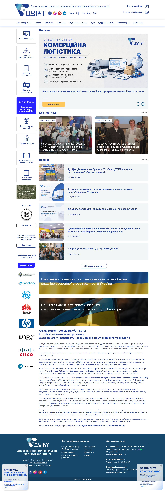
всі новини (144, 112)
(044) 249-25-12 (124, 462)
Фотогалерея (123, 23)
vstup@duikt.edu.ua (118, 454)
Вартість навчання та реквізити (26, 92)
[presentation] (138, 104)
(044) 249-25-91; (119, 449)
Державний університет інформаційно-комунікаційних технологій (70, 5)
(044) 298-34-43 (119, 470)
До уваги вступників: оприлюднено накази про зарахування (102, 209)
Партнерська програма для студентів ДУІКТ (26, 109)
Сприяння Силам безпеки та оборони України (26, 192)
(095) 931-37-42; (132, 449)
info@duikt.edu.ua (40, 463)
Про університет (24, 23)
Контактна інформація (133, 12)
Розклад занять (26, 39)
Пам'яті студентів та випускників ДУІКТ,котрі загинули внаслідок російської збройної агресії (82, 307)
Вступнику (49, 23)
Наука (92, 23)
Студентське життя (77, 23)
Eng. (88, 13)
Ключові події (48, 113)
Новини (38, 23)
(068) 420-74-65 (112, 452)
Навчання (61, 23)
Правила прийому (26, 143)
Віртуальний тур (135, 6)
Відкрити (26, 225)
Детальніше (53, 104)
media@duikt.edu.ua (118, 472)
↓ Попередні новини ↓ (94, 266)
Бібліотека (138, 23)
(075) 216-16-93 (131, 470)
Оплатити (26, 245)
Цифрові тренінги (106, 23)
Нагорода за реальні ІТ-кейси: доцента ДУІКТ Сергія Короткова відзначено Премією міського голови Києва (63, 147)
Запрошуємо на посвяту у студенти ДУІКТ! (93, 249)
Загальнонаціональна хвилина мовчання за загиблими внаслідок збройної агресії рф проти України (84, 281)
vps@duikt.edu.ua (44, 465)
